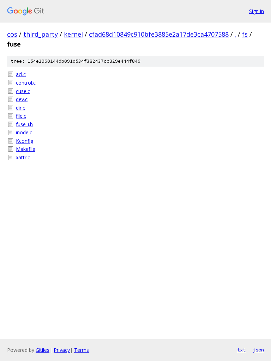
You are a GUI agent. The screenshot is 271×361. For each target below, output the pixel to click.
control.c (26, 82)
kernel (73, 34)
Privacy (62, 350)
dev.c (22, 99)
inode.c (24, 132)
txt (241, 350)
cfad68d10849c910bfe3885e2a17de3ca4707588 (159, 34)
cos (12, 34)
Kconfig (24, 140)
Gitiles (42, 350)
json (258, 350)
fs (245, 34)
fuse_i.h (24, 124)
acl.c (21, 74)
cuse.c (23, 91)
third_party (40, 34)
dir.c (20, 107)
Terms (81, 350)
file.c (21, 115)
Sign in (256, 11)
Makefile (25, 149)
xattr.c (23, 157)
